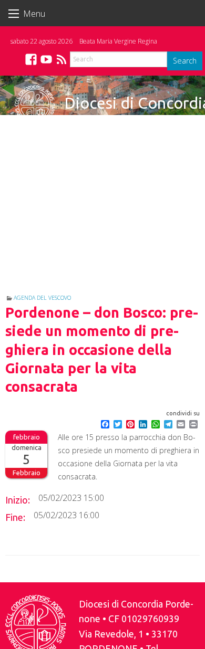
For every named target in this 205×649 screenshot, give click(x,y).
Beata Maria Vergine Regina (118, 41)
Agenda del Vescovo (42, 297)
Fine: (15, 517)
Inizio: (17, 500)
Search (185, 61)
